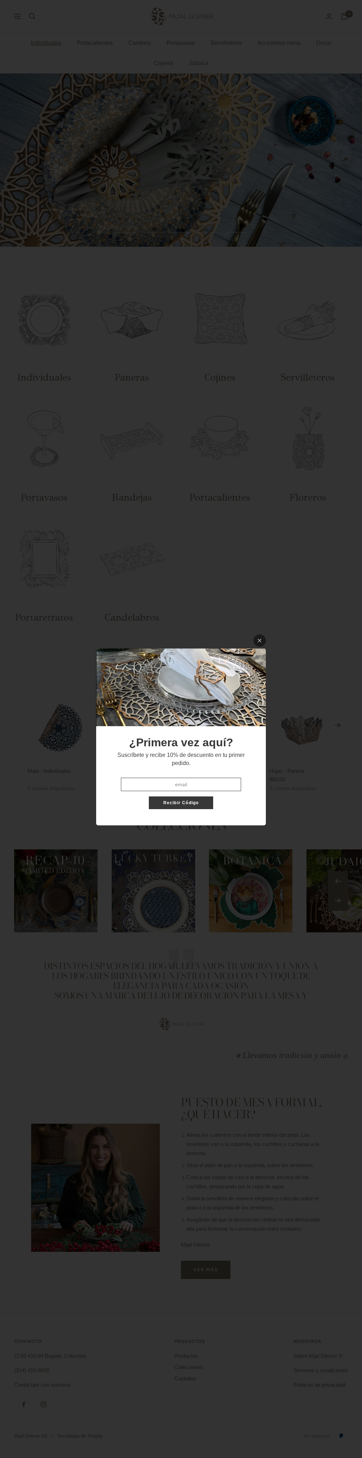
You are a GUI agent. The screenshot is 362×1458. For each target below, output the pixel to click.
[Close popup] (259, 640)
